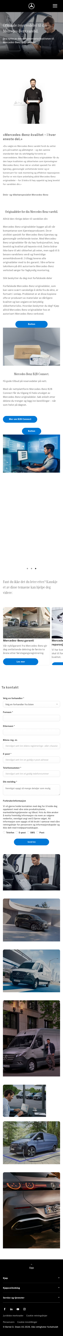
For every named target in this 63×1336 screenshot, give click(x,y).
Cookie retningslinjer (36, 1315)
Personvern (9, 1322)
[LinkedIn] (11, 1309)
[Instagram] (24, 1309)
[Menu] (55, 6)
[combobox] (31, 704)
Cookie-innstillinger (27, 1322)
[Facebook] (4, 1309)
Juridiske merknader (13, 1315)
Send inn (32, 842)
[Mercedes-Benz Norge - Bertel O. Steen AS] (32, 6)
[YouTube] (18, 1309)
